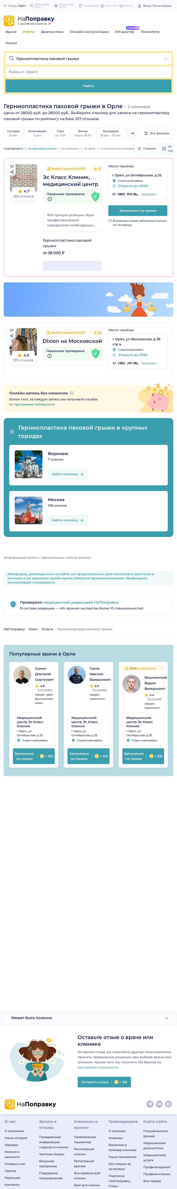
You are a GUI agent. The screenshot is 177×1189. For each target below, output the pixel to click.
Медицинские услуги (154, 1157)
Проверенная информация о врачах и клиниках (53, 1142)
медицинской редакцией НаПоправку (80, 602)
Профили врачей (156, 1167)
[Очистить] (165, 59)
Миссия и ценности (12, 1154)
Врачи (11, 32)
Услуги (29, 32)
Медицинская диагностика (154, 1145)
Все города (152, 1181)
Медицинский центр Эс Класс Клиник (30, 722)
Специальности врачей (155, 1133)
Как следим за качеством (120, 1166)
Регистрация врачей (84, 1163)
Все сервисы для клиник (87, 1175)
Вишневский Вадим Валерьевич (156, 683)
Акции (11, 43)
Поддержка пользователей (51, 1175)
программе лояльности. (98, 1067)
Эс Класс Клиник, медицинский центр (70, 180)
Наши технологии (122, 1157)
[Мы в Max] (168, 1104)
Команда (116, 1138)
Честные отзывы (51, 1154)
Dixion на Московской (72, 341)
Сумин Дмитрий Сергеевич (44, 674)
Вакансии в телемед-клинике (122, 1147)
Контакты (12, 1184)
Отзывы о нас (15, 1164)
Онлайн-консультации (89, 32)
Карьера (11, 1145)
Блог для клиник (87, 1185)
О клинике (117, 1131)
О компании (14, 1131)
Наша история (16, 1138)
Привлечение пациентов (85, 1139)
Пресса (10, 1171)
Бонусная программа (48, 1163)
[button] (88, 59)
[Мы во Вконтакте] (159, 1104)
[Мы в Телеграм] (150, 1104)
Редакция (12, 1178)
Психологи (150, 32)
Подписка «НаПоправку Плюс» (119, 1181)
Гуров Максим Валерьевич (100, 674)
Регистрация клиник (84, 1151)
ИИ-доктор (124, 32)
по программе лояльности (32, 404)
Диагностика (52, 32)
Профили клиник (157, 1174)
